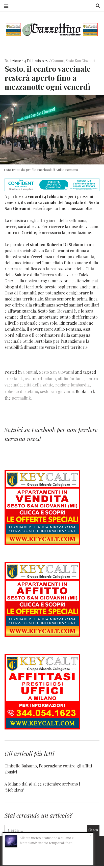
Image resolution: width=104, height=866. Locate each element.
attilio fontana (71, 378)
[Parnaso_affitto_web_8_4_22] (42, 635)
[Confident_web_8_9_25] (52, 189)
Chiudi (90, 835)
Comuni (57, 60)
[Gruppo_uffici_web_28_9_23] (42, 727)
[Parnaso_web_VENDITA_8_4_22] (42, 543)
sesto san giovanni (57, 391)
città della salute (38, 384)
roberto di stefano (21, 391)
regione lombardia (72, 384)
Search (96, 5)
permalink (21, 398)
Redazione (13, 60)
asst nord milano (40, 378)
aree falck (14, 378)
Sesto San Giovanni (80, 60)
